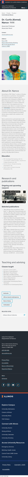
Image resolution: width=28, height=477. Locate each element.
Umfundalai (7, 107)
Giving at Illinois (6, 431)
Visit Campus (5, 419)
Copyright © (19, 465)
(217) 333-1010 (5, 350)
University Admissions (8, 409)
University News (6, 416)
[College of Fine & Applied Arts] (9, 6)
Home (3, 13)
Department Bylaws (7, 369)
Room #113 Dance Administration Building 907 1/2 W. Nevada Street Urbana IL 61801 (10, 43)
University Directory (7, 438)
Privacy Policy (5, 360)
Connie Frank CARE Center (10, 453)
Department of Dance (9, 8)
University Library (7, 457)
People (8, 13)
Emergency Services (8, 447)
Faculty (14, 13)
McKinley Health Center (9, 450)
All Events (4, 378)
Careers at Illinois (7, 412)
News (3, 376)
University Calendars (8, 435)
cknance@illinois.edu (7, 34)
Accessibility (5, 363)
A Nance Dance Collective (10, 315)
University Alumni (7, 428)
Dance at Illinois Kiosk (7, 366)
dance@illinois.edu (7, 353)
